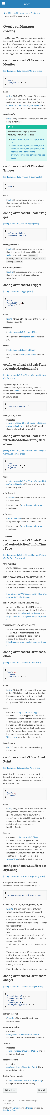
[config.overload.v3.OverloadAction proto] (22, 663)
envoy (26, 4)
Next (40, 1090)
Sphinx (16, 1108)
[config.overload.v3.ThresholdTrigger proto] (22, 177)
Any (9, 119)
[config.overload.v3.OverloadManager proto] (23, 987)
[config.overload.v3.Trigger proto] (18, 291)
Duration (11, 498)
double (10, 200)
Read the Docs (9, 1110)
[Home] (4, 13)
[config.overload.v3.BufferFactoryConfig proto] (24, 876)
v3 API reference (20, 13)
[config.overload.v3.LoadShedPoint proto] (21, 768)
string (9, 96)
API (9, 13)
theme (29, 1108)
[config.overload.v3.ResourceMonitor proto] (22, 71)
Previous (11, 1090)
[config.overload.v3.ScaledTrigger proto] (21, 224)
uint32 (10, 909)
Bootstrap (35, 13)
